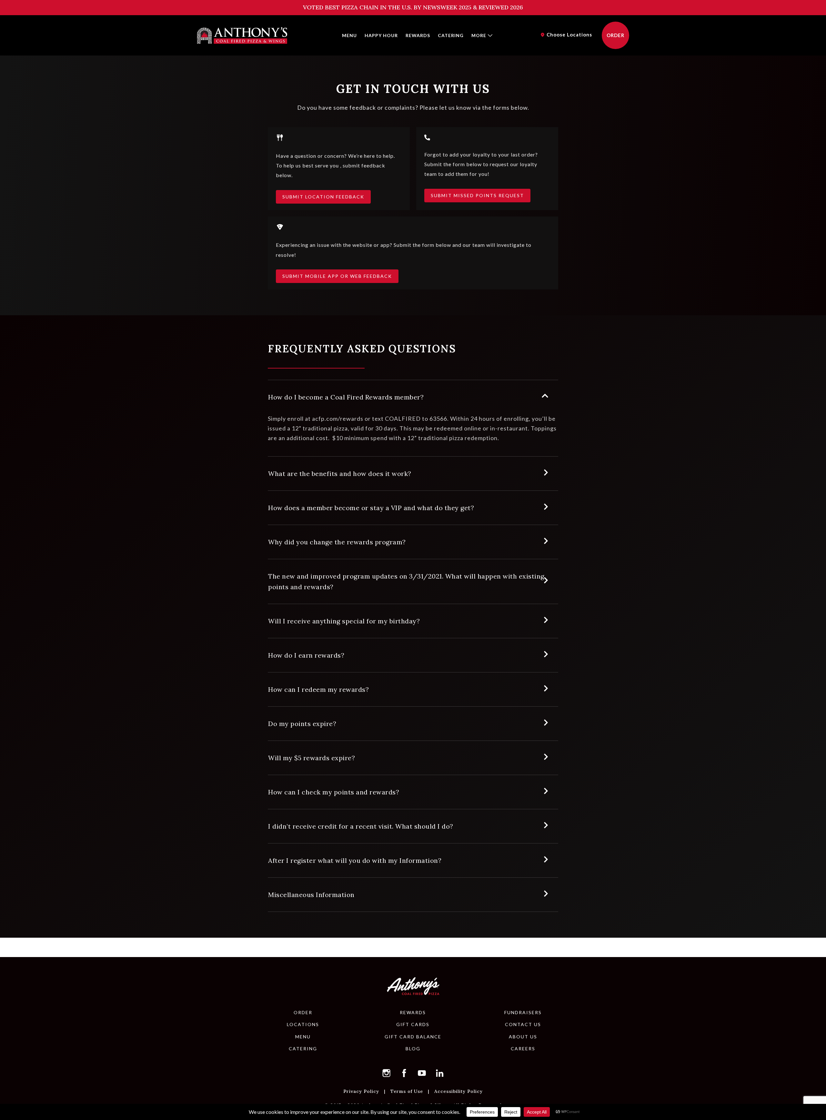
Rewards (418, 35)
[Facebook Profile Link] (404, 1073)
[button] (386, 1073)
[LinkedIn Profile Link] (440, 1073)
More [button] (478, 35)
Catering (451, 35)
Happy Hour (381, 35)
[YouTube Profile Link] (422, 1073)
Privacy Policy (361, 1091)
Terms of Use (406, 1091)
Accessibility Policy (458, 1091)
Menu (349, 35)
